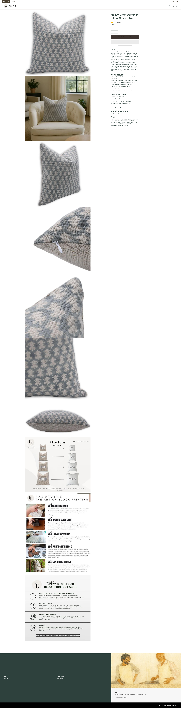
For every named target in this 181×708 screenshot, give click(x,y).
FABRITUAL (6, 1)
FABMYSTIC (15, 1)
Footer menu (60, 676)
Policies (6, 678)
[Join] (176, 697)
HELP (5, 676)
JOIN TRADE (175, 1)
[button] (78, 6)
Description (114, 49)
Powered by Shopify (172, 705)
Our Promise (60, 678)
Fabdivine (160, 705)
